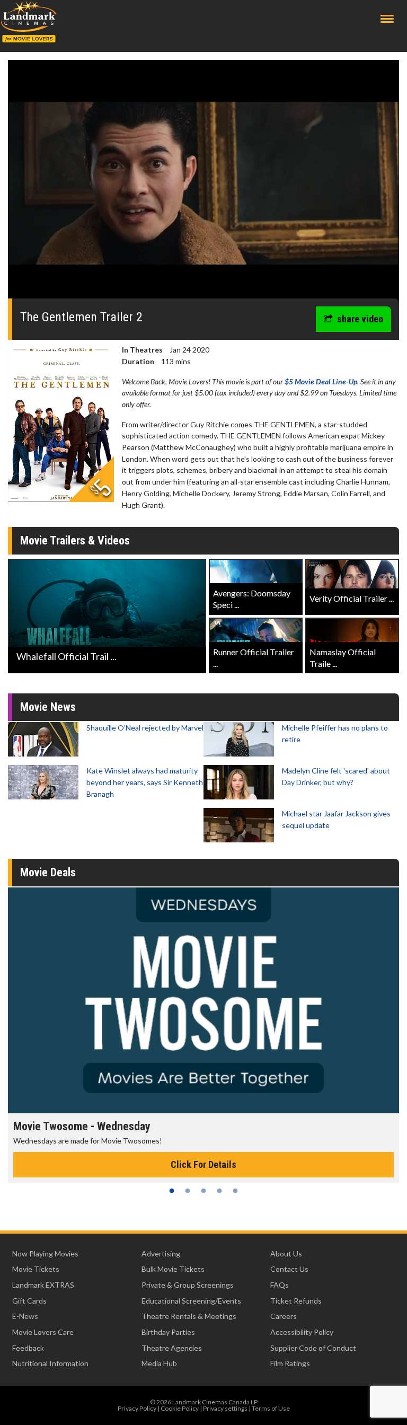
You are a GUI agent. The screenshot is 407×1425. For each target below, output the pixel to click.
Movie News (48, 707)
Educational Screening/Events (191, 1300)
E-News (25, 1316)
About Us (286, 1253)
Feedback (28, 1347)
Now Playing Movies (45, 1253)
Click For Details (203, 1164)
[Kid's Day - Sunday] (203, 1000)
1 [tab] (171, 1190)
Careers (283, 1316)
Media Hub (159, 1363)
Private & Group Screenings (187, 1284)
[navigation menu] (387, 19)
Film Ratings (290, 1363)
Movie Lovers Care (43, 1331)
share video (360, 318)
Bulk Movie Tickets (173, 1268)
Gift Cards (29, 1300)
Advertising (160, 1253)
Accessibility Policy (301, 1331)
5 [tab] (235, 1190)
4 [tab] (219, 1190)
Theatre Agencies (171, 1347)
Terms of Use (271, 1408)
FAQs (279, 1284)
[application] (203, 183)
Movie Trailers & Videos (75, 540)
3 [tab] (203, 1190)
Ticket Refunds (296, 1300)
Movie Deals (48, 872)
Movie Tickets (35, 1268)
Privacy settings (225, 1408)
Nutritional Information (50, 1363)
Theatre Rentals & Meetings (188, 1316)
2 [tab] (187, 1190)
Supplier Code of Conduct (313, 1347)
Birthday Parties (168, 1331)
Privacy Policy (137, 1408)
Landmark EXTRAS (43, 1284)
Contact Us (289, 1268)
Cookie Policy (180, 1408)
